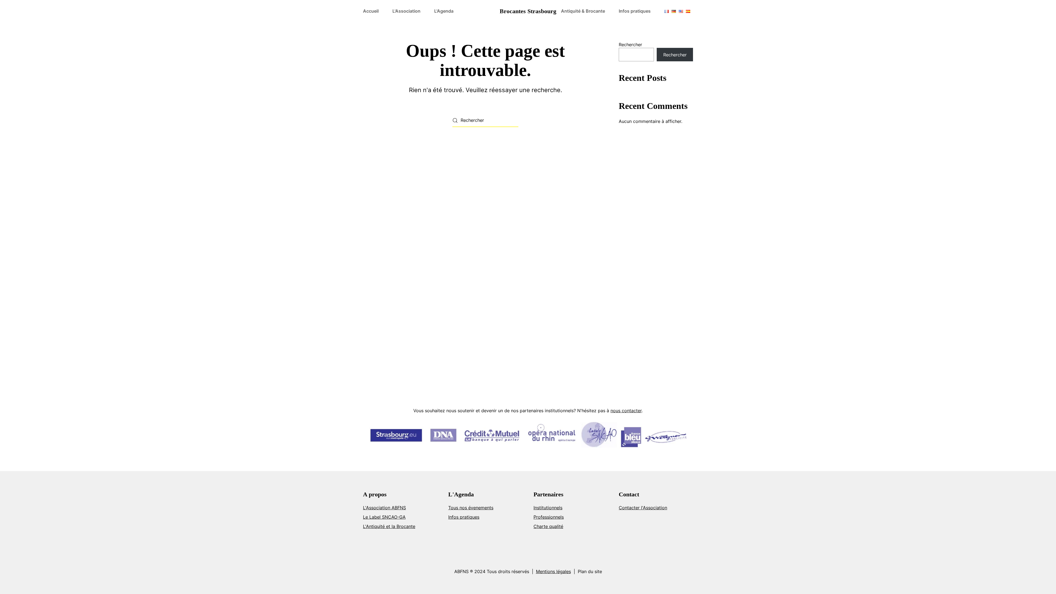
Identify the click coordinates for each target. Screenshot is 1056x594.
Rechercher (630, 44)
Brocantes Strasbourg (528, 11)
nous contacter (626, 410)
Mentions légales (553, 571)
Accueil (371, 11)
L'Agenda (443, 11)
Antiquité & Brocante (583, 11)
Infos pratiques (635, 11)
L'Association (406, 11)
